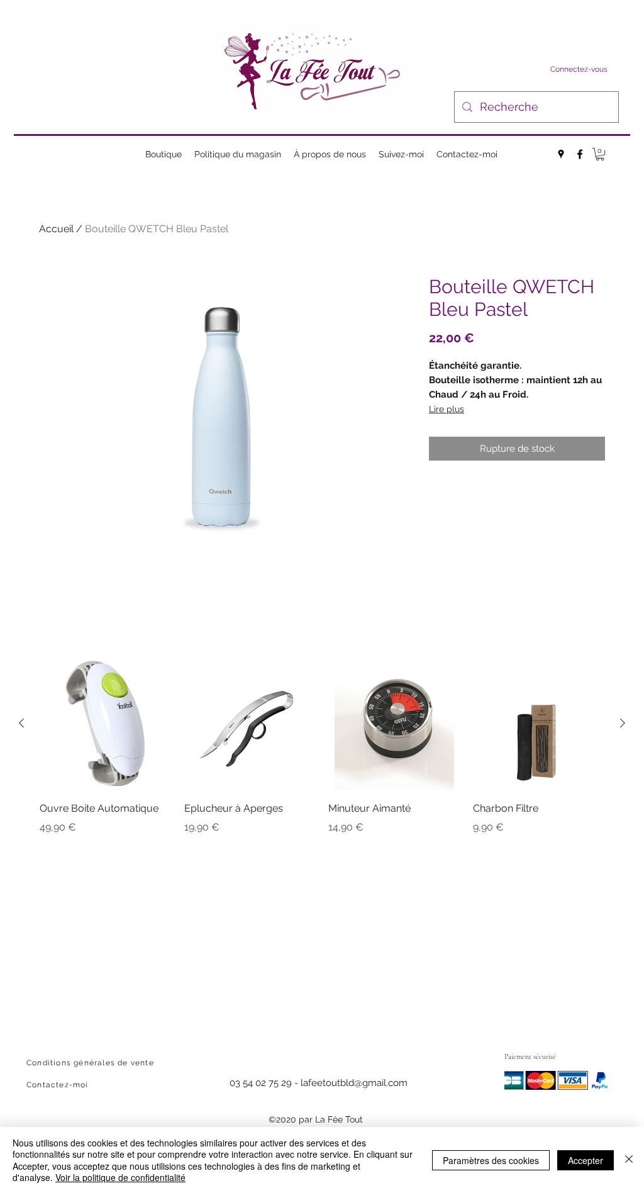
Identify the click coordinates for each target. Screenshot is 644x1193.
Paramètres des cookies (491, 1160)
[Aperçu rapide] (106, 724)
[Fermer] (628, 1160)
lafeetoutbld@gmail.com (354, 1083)
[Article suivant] (622, 723)
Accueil (56, 229)
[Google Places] (561, 154)
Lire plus (446, 409)
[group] (322, 755)
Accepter (585, 1160)
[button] (600, 154)
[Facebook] (580, 154)
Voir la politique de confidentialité (120, 1177)
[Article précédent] (21, 723)
